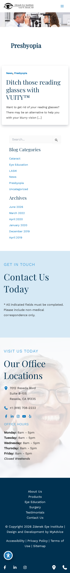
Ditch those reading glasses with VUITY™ (33, 89)
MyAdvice (56, 532)
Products (35, 497)
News (9, 73)
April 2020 (16, 219)
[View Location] (7, 388)
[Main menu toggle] (62, 6)
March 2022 (17, 213)
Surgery (35, 507)
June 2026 (16, 207)
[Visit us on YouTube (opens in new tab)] (24, 416)
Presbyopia (20, 73)
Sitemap (39, 546)
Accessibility (15, 541)
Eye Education (18, 164)
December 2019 (19, 231)
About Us (35, 491)
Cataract (14, 158)
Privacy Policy (37, 541)
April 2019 (15, 237)
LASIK (13, 171)
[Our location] (53, 567)
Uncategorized (18, 189)
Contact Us (35, 517)
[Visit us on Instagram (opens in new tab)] (18, 416)
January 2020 (18, 225)
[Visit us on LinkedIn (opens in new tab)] (12, 416)
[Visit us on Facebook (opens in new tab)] (6, 416)
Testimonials (35, 512)
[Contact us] (64, 567)
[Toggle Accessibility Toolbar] (8, 555)
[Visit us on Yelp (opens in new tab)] (30, 416)
